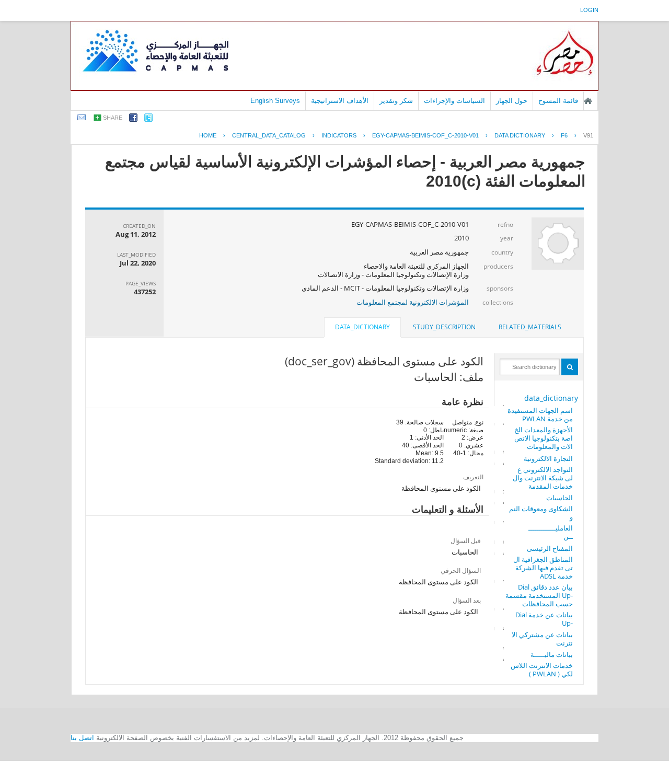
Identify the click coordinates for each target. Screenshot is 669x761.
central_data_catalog (269, 135)
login (589, 10)
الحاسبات (559, 497)
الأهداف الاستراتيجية (339, 101)
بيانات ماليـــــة (551, 654)
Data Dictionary (519, 135)
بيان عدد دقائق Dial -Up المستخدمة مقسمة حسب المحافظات (539, 595)
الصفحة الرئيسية (588, 101)
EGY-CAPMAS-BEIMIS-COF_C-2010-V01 (425, 135)
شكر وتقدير (396, 101)
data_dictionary (551, 398)
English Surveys (275, 101)
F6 (564, 135)
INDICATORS (338, 135)
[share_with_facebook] (133, 119)
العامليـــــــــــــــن (550, 532)
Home (207, 135)
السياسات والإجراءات (454, 101)
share (112, 117)
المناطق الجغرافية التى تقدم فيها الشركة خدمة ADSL (543, 567)
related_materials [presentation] (530, 326)
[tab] (530, 327)
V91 (588, 135)
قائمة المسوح (558, 101)
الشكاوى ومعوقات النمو (541, 512)
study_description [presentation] (444, 326)
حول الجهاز (511, 101)
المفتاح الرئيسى (550, 548)
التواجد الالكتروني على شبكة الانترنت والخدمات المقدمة (543, 477)
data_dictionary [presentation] (362, 326)
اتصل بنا (82, 738)
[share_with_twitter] (148, 119)
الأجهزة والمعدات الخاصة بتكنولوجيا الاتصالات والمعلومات (543, 438)
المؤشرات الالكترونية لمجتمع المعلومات (412, 302)
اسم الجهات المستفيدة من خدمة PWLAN (540, 414)
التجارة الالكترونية (548, 458)
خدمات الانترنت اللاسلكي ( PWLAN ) (542, 669)
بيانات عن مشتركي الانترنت (542, 638)
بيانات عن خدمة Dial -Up (544, 618)
